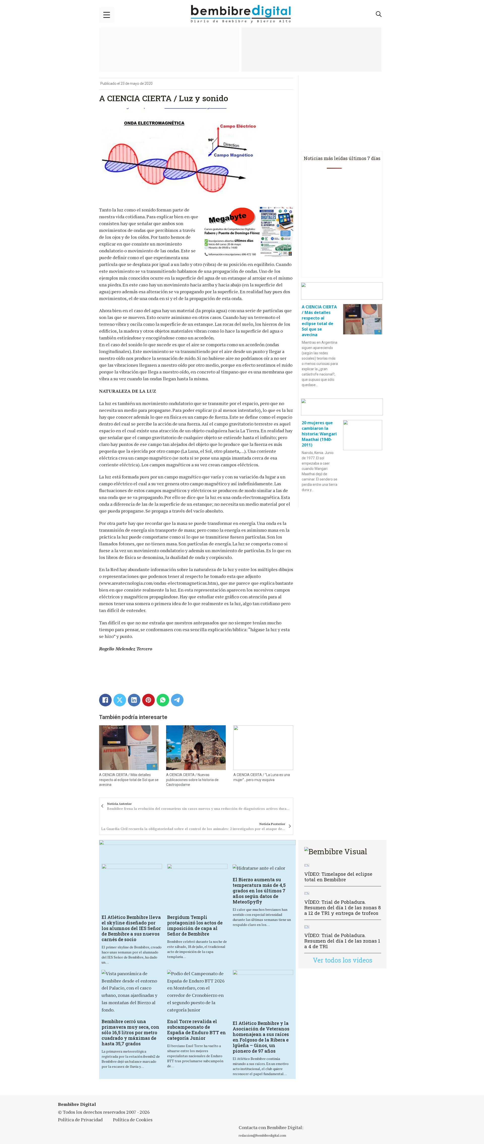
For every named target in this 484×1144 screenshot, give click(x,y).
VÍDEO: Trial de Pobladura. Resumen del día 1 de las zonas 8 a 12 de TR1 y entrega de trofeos (342, 907)
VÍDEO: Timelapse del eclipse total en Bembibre (338, 877)
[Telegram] (177, 700)
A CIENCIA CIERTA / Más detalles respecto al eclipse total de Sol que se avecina (129, 780)
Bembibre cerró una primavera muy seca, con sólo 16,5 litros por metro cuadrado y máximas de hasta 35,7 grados (130, 1032)
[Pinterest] (148, 700)
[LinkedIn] (134, 700)
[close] (106, 14)
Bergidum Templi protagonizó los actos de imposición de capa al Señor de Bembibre (195, 925)
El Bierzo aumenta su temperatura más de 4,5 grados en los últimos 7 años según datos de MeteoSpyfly (259, 890)
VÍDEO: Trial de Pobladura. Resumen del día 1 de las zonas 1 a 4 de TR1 (342, 940)
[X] (119, 700)
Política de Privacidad (80, 1119)
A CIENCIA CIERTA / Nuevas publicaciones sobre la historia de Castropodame (192, 780)
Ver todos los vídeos (342, 960)
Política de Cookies (133, 1119)
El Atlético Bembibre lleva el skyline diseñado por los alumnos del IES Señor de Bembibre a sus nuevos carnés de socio (131, 928)
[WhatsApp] (163, 700)
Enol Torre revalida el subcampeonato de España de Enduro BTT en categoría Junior (196, 1029)
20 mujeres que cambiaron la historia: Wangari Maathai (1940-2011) (319, 434)
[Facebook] (105, 700)
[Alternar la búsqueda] (378, 14)
